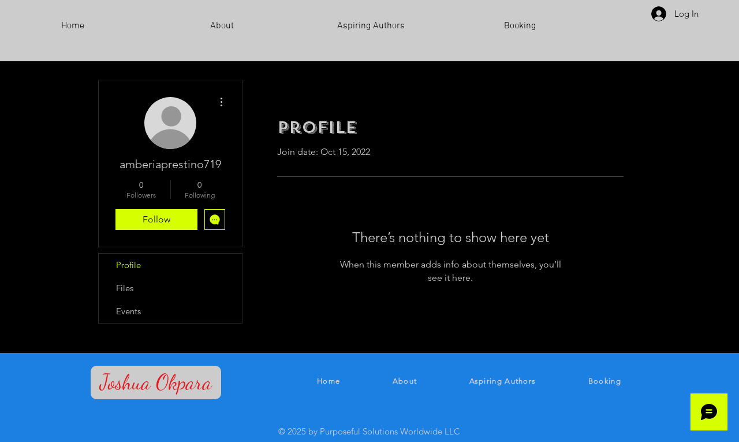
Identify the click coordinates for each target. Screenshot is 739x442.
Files (124, 288)
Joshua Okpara (156, 382)
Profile (128, 264)
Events (128, 311)
